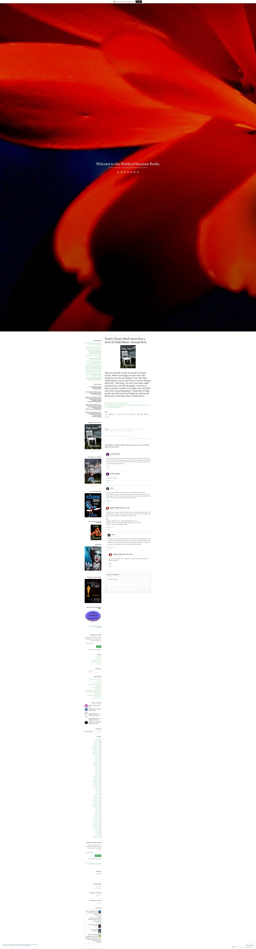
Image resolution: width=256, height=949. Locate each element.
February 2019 (96, 776)
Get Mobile (98, 664)
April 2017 (97, 813)
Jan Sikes (99, 680)
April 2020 (97, 761)
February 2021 (96, 744)
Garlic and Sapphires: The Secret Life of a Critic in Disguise (92, 913)
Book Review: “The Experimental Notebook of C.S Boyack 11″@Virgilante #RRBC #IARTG (93, 362)
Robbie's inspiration (96, 687)
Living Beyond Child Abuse (126, 430)
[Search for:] (94, 671)
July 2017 (98, 808)
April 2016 (97, 834)
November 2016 (96, 822)
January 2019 (97, 778)
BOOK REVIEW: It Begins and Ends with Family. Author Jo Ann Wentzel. (93, 344)
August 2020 (96, 754)
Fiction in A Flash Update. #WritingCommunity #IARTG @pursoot (95, 387)
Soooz (106, 335)
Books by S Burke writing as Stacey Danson (118, 335)
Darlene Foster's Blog (96, 698)
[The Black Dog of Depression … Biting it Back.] (131, 172)
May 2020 (97, 759)
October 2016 (97, 824)
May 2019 (97, 773)
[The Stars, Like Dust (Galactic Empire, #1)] (99, 927)
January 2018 (97, 798)
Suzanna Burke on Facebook (93, 864)
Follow (98, 646)
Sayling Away (98, 682)
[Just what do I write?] (134, 172)
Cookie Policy (27, 945)
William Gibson (95, 930)
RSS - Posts (98, 886)
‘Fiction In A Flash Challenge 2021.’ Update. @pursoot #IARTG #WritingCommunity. (93, 393)
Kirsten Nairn (98, 688)
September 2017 (95, 805)
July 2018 (98, 788)
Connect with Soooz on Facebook (95, 626)
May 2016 (97, 832)
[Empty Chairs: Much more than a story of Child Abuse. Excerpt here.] (124, 172)
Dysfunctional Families (139, 429)
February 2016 (96, 837)
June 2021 (97, 739)
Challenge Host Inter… (94, 713)
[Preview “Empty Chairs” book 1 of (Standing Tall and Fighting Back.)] (137, 172)
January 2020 (96, 764)
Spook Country (94, 929)
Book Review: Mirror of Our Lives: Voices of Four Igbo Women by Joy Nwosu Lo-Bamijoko (93, 374)
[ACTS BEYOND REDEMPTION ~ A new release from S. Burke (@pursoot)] (128, 172)
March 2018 (97, 795)
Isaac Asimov (96, 925)
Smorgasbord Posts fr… (94, 718)
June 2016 (97, 830)
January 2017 (97, 819)
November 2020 (95, 749)
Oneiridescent (92, 722)
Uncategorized (131, 335)
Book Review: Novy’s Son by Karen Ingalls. (93, 356)
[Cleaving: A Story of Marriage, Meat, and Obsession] (99, 921)
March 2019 (97, 774)
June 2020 (97, 757)
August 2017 (96, 807)
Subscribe (98, 855)
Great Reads (98, 658)
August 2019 (97, 768)
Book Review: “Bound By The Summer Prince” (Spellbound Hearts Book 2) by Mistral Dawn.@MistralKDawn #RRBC (94, 351)
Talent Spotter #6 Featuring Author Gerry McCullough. (120, 436)
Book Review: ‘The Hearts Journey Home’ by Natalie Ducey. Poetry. (93, 371)
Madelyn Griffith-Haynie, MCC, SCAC (120, 508)
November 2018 (95, 781)
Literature (116, 430)
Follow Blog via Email (95, 635)
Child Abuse (130, 429)
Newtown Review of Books (95, 679)
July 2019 (98, 769)
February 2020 (96, 762)
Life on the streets (109, 430)
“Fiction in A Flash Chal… (94, 715)
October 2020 (96, 750)
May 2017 (97, 812)
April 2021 (97, 740)
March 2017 (97, 815)
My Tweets (98, 895)
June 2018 (97, 790)
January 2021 (96, 745)
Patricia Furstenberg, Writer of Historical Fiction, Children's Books (93, 691)
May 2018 (98, 791)
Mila (90, 705)
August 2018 (97, 786)
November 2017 (96, 802)
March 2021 (96, 742)
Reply (108, 468)
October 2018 (97, 783)
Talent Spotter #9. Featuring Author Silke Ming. (138, 438)
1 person (111, 480)
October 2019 (97, 766)
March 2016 (97, 836)
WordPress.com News (96, 662)
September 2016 (95, 825)
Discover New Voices (96, 660)
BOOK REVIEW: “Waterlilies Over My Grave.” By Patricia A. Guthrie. (93, 347)
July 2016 (97, 829)
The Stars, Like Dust (93, 924)
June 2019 (97, 771)
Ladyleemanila (97, 693)
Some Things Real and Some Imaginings (94, 684)
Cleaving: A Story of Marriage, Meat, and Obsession (93, 919)
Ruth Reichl (99, 915)
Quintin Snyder (92, 709)
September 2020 (95, 752)
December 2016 (96, 820)
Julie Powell (99, 922)
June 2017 (97, 810)
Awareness (112, 429)
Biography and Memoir (121, 429)
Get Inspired (98, 657)
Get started (139, 1)
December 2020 (95, 747)
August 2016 (96, 827)
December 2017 (96, 800)
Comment (145, 589)
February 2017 (96, 817)
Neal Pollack (99, 942)
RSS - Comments (97, 888)
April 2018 (97, 793)
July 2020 (97, 756)
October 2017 (97, 803)
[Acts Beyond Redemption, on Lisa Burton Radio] (121, 172)
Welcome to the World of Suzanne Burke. (128, 163)
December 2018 (96, 779)
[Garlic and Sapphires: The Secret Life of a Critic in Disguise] (99, 914)
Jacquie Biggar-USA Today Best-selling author (93, 695)
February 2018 (96, 796)
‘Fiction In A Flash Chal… (94, 720)
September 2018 (96, 785)
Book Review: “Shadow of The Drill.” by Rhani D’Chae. (94, 358)
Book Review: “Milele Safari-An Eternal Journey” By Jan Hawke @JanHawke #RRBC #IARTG (93, 378)
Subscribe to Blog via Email (94, 842)
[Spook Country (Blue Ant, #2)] (99, 932)
